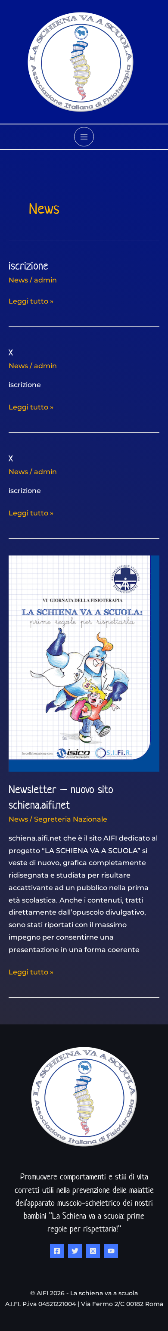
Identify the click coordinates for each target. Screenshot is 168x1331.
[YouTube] (111, 1251)
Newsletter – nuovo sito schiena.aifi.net (61, 797)
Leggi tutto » (31, 300)
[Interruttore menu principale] (83, 136)
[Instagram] (93, 1251)
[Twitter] (75, 1251)
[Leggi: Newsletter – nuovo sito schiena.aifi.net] (84, 663)
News (18, 280)
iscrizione (28, 265)
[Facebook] (57, 1251)
